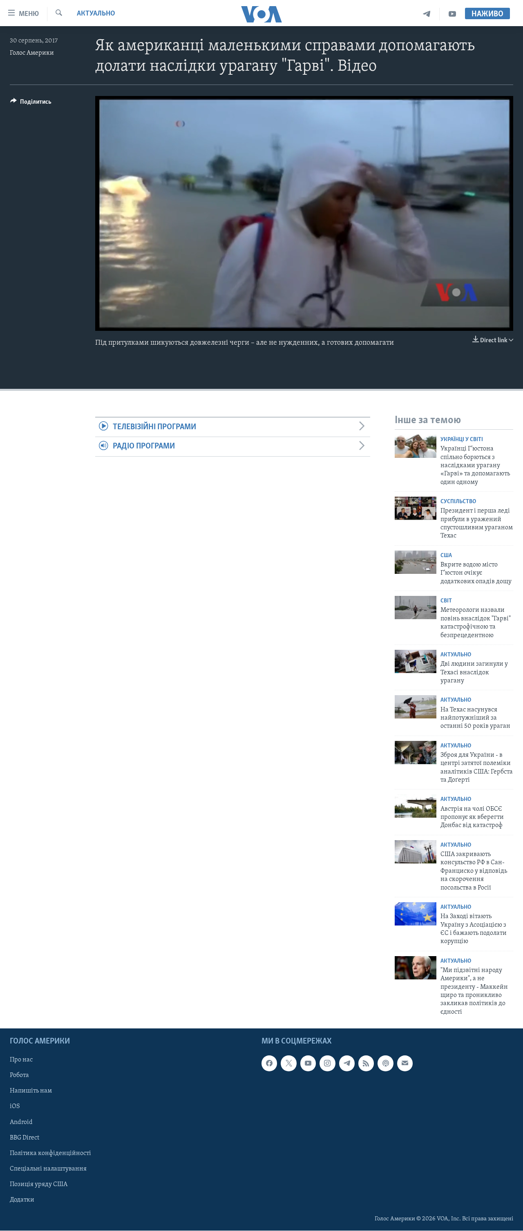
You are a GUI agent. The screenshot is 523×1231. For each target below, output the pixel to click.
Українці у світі (461, 440)
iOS (15, 1107)
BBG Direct (24, 1138)
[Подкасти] (385, 1063)
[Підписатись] (405, 1063)
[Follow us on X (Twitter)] (288, 1063)
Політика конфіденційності (50, 1153)
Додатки (22, 1200)
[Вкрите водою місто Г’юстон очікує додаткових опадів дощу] (415, 562)
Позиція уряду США (38, 1184)
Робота (19, 1076)
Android (21, 1122)
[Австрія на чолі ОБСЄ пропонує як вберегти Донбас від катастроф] (415, 806)
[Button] (30, 104)
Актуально (96, 14)
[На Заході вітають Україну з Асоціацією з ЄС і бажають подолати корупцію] (415, 913)
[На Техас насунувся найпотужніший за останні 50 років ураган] (415, 706)
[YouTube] (452, 14)
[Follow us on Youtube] (308, 1063)
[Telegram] (427, 14)
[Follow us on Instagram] (327, 1063)
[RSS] (366, 1063)
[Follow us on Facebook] (269, 1063)
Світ (446, 601)
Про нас (21, 1060)
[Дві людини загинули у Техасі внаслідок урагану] (415, 661)
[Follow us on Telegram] (347, 1063)
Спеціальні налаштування (48, 1169)
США (446, 556)
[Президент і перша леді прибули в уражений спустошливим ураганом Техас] (415, 508)
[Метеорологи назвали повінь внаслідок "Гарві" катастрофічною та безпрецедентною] (415, 607)
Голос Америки (32, 53)
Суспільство (458, 502)
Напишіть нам (31, 1091)
